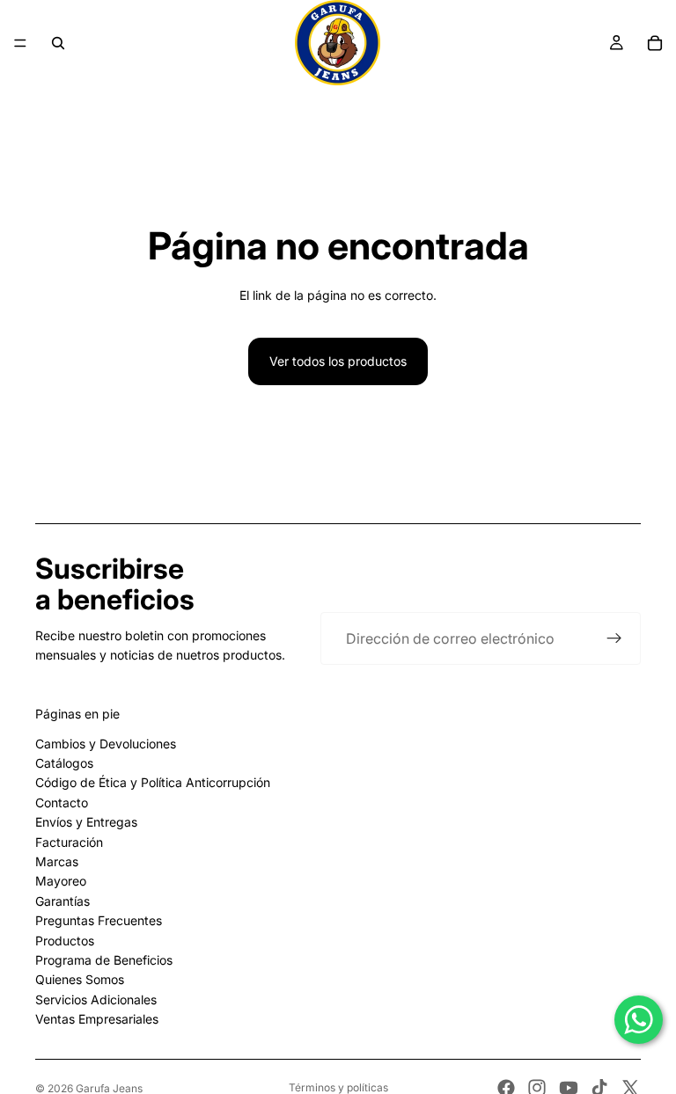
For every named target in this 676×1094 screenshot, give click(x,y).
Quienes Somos (79, 979)
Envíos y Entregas (86, 821)
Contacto (61, 802)
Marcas (56, 861)
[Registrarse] (614, 638)
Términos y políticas (338, 1088)
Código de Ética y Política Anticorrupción (152, 782)
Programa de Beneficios (104, 959)
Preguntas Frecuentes (98, 920)
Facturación (69, 842)
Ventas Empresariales (96, 1018)
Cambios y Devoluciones (105, 743)
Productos (64, 940)
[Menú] (20, 43)
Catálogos (64, 762)
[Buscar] (58, 43)
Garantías (62, 900)
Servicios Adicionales (96, 999)
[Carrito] (655, 43)
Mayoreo (60, 880)
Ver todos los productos (338, 361)
